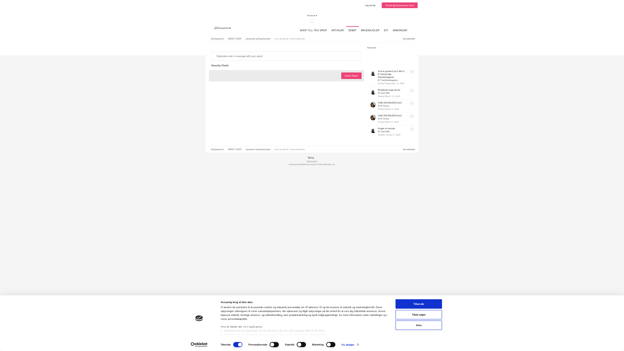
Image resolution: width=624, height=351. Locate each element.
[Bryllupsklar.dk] (222, 27)
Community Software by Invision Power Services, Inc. (312, 164)
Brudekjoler (370, 30)
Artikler (338, 30)
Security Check (219, 65)
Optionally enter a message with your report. (239, 56)
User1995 (385, 92)
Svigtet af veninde (386, 128)
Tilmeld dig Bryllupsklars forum (399, 5)
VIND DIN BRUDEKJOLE (390, 102)
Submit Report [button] (351, 75)
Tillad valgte (419, 314)
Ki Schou (385, 105)
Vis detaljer (347, 344)
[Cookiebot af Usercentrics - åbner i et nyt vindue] (199, 344)
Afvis (419, 325)
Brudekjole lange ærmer (389, 89)
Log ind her (371, 5)
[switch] (274, 344)
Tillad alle (418, 304)
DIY (386, 30)
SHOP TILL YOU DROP (313, 30)
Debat (352, 30)
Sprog (311, 157)
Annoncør (400, 30)
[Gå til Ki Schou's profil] (373, 104)
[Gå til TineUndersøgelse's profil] (373, 73)
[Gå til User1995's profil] (373, 92)
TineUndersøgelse (389, 80)
